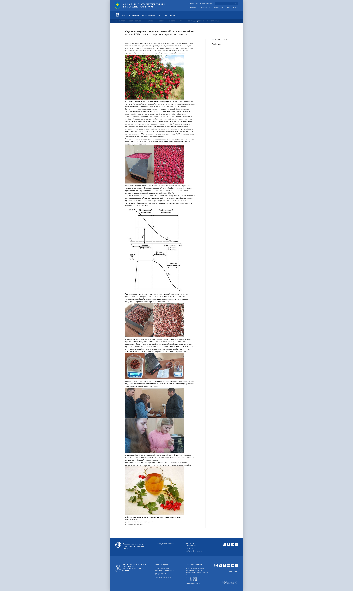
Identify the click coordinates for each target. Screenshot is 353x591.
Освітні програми (135, 21)
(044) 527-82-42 (160, 574)
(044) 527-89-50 (191, 544)
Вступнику (149, 21)
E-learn (228, 7)
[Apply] (236, 3)
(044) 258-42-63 (191, 578)
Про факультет (120, 21)
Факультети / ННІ (205, 7)
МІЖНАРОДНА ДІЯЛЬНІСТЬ (196, 21)
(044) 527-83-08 (191, 580)
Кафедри (172, 21)
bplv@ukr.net (190, 549)
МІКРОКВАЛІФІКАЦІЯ (213, 21)
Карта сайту (233, 571)
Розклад (235, 7)
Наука (181, 21)
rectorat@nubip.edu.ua (163, 577)
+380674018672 (191, 546)
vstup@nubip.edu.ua (193, 583)
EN (193, 3)
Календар (193, 7)
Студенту (161, 21)
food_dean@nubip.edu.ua (194, 551)
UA (191, 3)
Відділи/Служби (218, 7)
